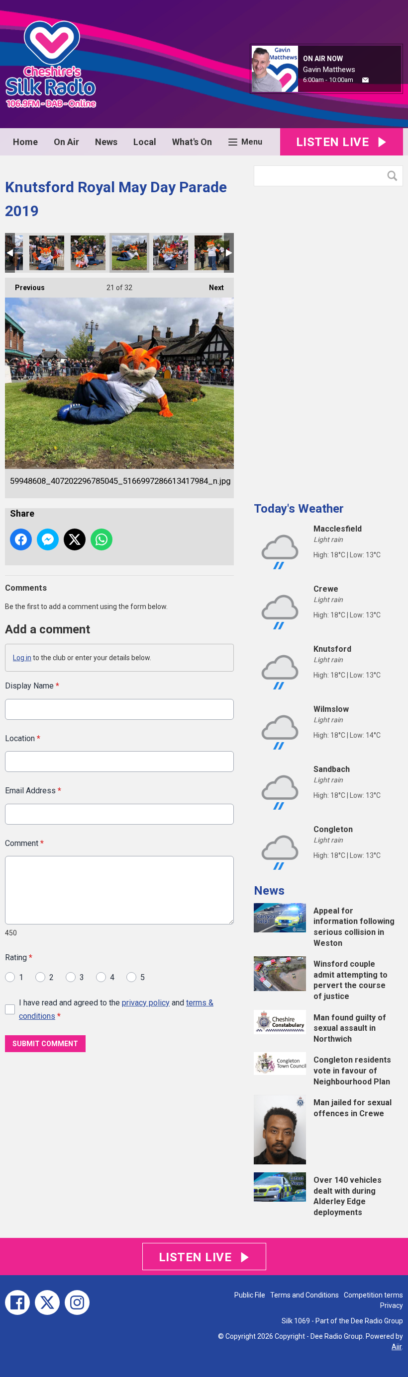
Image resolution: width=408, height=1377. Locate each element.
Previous (25, 288)
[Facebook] (17, 1302)
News (106, 142)
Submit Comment (45, 1044)
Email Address (33, 790)
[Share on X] (75, 539)
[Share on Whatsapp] (101, 539)
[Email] (365, 80)
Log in (22, 658)
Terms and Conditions (304, 1295)
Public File (249, 1295)
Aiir (397, 1347)
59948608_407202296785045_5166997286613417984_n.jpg (129, 252)
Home (25, 142)
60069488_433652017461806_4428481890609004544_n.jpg (212, 252)
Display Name (32, 685)
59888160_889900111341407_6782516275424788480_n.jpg (88, 252)
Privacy (391, 1305)
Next (211, 288)
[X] (47, 1302)
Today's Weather (299, 509)
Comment (24, 843)
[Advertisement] (328, 340)
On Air (66, 142)
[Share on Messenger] (48, 539)
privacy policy (146, 1002)
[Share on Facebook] (21, 539)
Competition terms (373, 1295)
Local (144, 142)
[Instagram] (77, 1302)
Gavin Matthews (329, 69)
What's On (192, 142)
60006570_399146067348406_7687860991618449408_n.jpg (170, 252)
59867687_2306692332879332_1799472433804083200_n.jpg (46, 252)
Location (22, 738)
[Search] (395, 175)
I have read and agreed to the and (116, 1009)
